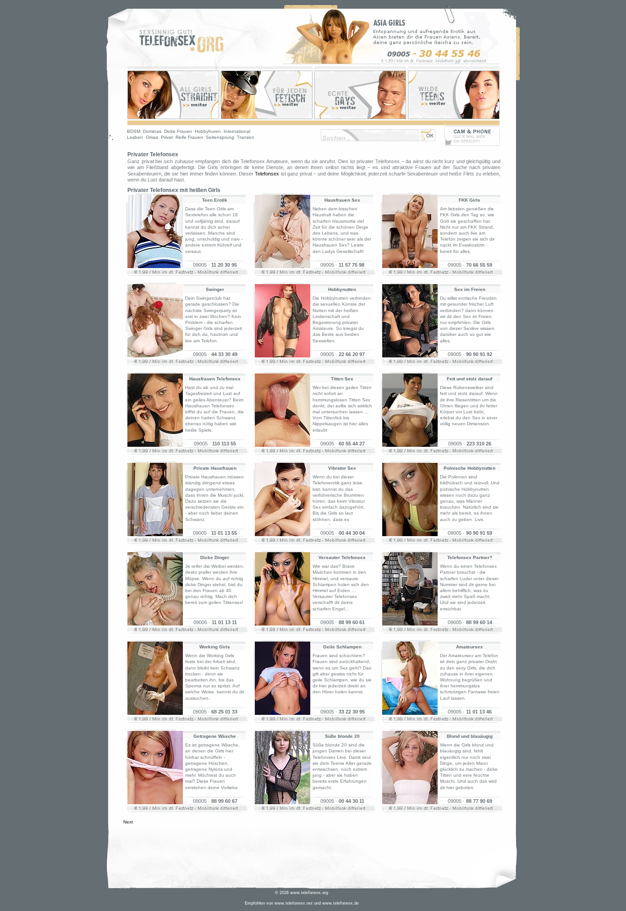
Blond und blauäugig (470, 736)
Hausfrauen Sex (342, 200)
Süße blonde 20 (342, 736)
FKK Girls (469, 200)
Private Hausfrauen (214, 468)
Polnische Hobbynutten (469, 468)
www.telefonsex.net (294, 903)
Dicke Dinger (214, 557)
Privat (167, 137)
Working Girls (214, 646)
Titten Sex (342, 378)
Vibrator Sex (342, 468)
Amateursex (469, 646)
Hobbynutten (342, 289)
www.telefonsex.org (309, 892)
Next (128, 821)
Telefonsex (267, 173)
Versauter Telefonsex (342, 557)
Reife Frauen (189, 137)
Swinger (215, 289)
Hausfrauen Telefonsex (215, 378)
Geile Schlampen (342, 646)
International (237, 131)
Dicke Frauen (178, 131)
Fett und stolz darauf (469, 378)
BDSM (133, 131)
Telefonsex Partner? (469, 557)
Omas (152, 137)
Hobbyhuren (208, 131)
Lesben (135, 137)
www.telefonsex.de (340, 903)
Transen (245, 137)
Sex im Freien (469, 289)
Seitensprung (220, 137)
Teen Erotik (214, 200)
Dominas (152, 131)
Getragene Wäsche (214, 736)
